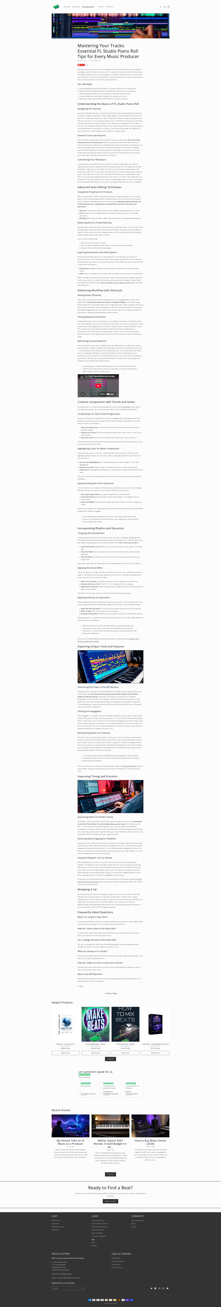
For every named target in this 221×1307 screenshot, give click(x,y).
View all (110, 1059)
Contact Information (118, 1261)
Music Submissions (138, 1220)
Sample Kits (55, 1223)
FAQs (93, 1242)
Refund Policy (116, 1258)
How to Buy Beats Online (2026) (150, 1142)
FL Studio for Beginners (99, 1236)
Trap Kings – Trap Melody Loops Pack (155, 1044)
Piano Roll (126, 407)
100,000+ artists (65, 1274)
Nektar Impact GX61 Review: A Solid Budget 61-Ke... (110, 1144)
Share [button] (81, 986)
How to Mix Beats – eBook (125, 1044)
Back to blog (112, 993)
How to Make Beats (98, 1230)
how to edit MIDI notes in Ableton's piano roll (117, 283)
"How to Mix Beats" (129, 766)
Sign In (134, 1223)
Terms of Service (117, 1267)
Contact (134, 1227)
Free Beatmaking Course (99, 1227)
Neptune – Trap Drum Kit (65, 1044)
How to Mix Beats (97, 1233)
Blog (93, 1239)
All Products (55, 1230)
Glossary (94, 1245)
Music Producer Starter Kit (100, 1223)
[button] (88, 7)
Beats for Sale (110, 1201)
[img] (111, 1074)
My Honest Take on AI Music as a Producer (70, 1142)
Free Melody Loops (58, 1227)
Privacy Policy (116, 1264)
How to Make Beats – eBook (95, 1044)
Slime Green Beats (112, 1303)
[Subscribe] (82, 1288)
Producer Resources (98, 1220)
